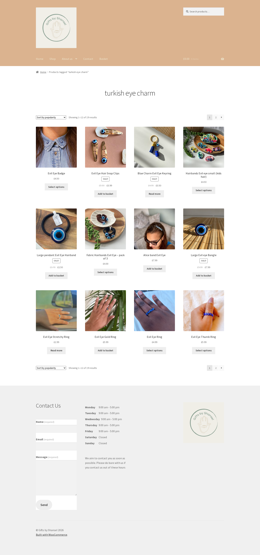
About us (67, 59)
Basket (103, 59)
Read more (154, 193)
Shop (53, 59)
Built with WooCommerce (51, 534)
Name (45, 422)
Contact (88, 59)
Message (47, 457)
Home (39, 59)
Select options (56, 186)
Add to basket (105, 193)
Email (45, 439)
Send (44, 505)
